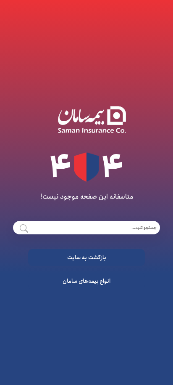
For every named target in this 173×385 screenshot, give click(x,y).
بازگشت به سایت (86, 257)
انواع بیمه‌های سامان (86, 281)
